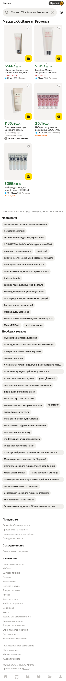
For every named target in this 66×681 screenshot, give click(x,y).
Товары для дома (11, 590)
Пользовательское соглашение (18, 645)
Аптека (6, 594)
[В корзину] (28, 58)
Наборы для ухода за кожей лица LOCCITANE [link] (47, 128)
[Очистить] (53, 12)
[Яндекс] (26, 669)
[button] (61, 12)
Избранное (38, 677)
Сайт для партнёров (13, 538)
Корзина (49, 677)
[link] (25, 224)
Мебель (6, 568)
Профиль (60, 677)
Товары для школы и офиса (17, 616)
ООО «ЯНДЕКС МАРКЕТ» (24, 665)
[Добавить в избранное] (28, 28)
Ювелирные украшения (15, 638)
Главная (5, 677)
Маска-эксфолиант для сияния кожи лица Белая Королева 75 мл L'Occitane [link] (17, 71)
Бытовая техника (11, 573)
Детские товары (11, 634)
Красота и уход (10, 599)
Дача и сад (8, 608)
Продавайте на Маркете (15, 529)
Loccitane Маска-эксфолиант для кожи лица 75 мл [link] (46, 71)
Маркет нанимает (12, 654)
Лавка (27, 677)
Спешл (16, 677)
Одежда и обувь (11, 586)
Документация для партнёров (18, 534)
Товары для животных (14, 625)
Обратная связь (11, 650)
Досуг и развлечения (14, 564)
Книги (6, 612)
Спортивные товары (13, 621)
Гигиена (7, 577)
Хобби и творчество (13, 603)
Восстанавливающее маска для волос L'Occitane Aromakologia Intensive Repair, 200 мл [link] (17, 128)
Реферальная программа (15, 551)
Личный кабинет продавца (16, 525)
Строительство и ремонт (15, 630)
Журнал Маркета (11, 659)
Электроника (9, 581)
